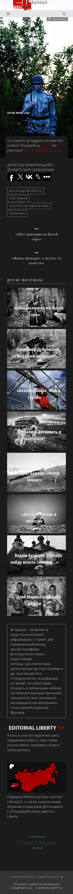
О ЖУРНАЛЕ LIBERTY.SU (48, 888)
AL (62, 876)
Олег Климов (18, 198)
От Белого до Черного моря (29, 206)
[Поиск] (65, 13)
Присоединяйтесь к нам (43, 150)
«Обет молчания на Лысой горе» (36, 236)
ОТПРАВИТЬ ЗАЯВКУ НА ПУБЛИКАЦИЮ (36, 884)
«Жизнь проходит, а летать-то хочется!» (36, 260)
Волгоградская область (25, 191)
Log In (46, 145)
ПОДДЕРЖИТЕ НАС (22, 888)
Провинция (17, 213)
